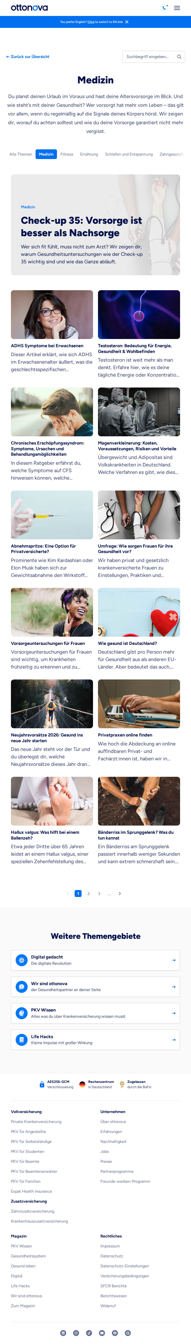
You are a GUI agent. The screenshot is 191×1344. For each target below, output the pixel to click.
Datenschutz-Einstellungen (124, 1266)
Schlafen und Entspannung (129, 154)
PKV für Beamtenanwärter (34, 1171)
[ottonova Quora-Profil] (128, 1333)
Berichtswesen (113, 1295)
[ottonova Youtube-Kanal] (102, 1333)
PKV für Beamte (25, 1161)
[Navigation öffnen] (177, 8)
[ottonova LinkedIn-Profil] (63, 1333)
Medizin (46, 154)
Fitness (66, 154)
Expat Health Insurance (31, 1191)
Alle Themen (20, 154)
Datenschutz (111, 1256)
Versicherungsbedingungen (124, 1276)
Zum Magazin (23, 1305)
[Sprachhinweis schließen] (127, 22)
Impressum (110, 1246)
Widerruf (108, 1305)
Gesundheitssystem (28, 1256)
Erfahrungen (111, 1131)
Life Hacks (20, 1286)
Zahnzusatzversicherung (32, 1211)
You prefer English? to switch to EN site (91, 22)
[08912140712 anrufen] (164, 8)
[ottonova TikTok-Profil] (89, 1333)
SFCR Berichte (113, 1286)
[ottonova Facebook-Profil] (115, 1333)
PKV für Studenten (27, 1151)
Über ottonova (113, 1121)
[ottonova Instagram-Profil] (76, 1333)
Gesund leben (23, 1266)
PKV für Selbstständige (31, 1141)
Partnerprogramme (117, 1171)
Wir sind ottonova (26, 1295)
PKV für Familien (26, 1181)
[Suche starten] (179, 56)
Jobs (104, 1151)
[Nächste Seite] (121, 895)
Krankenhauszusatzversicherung (39, 1221)
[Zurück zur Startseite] (29, 8)
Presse (106, 1161)
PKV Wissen (21, 1246)
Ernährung (89, 154)
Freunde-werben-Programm (125, 1181)
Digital (16, 1276)
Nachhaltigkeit (113, 1141)
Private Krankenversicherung (36, 1121)
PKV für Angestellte (28, 1131)
